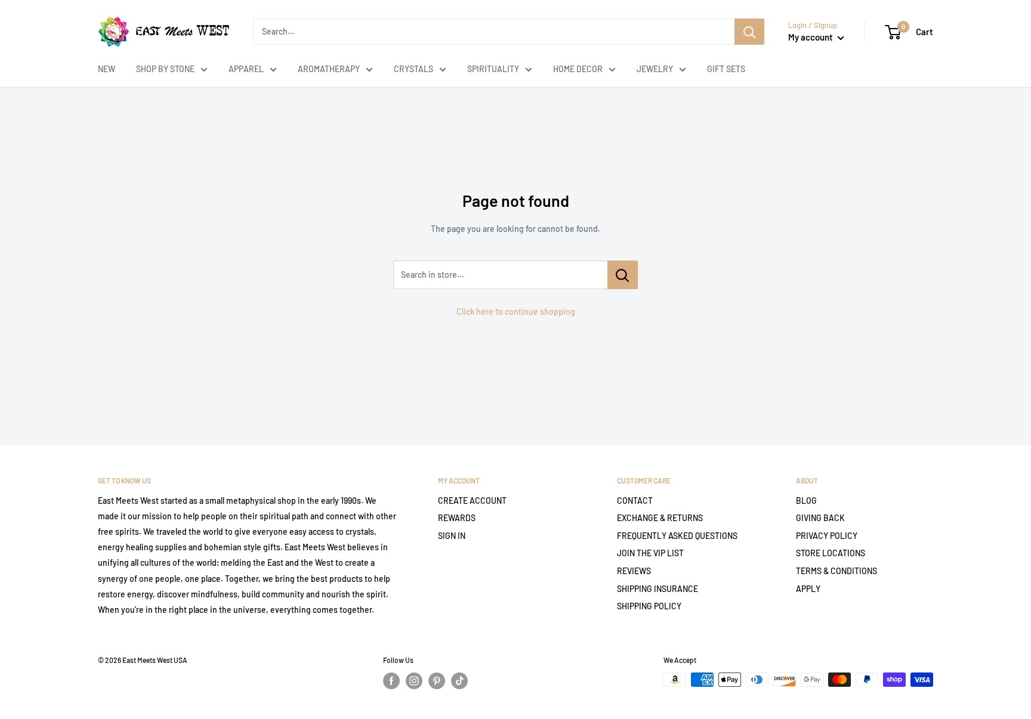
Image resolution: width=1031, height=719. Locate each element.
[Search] (749, 31)
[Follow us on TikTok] (459, 680)
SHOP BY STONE (165, 69)
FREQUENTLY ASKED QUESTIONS (677, 536)
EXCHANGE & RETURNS (660, 518)
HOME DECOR (578, 69)
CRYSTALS (413, 69)
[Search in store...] (622, 275)
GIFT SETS (726, 69)
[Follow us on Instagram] (414, 680)
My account (811, 37)
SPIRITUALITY (493, 69)
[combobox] (493, 31)
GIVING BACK (820, 518)
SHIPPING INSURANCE (657, 589)
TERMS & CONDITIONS (836, 571)
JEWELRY (655, 69)
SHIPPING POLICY (649, 606)
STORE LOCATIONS (830, 553)
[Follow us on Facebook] (391, 680)
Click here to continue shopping (515, 311)
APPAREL (246, 69)
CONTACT (635, 500)
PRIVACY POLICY (826, 536)
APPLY (808, 589)
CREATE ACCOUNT (472, 500)
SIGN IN (451, 536)
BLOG (806, 500)
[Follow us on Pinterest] (436, 680)
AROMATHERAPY (329, 69)
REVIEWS (634, 571)
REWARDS (457, 518)
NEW (106, 69)
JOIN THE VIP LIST (650, 553)
